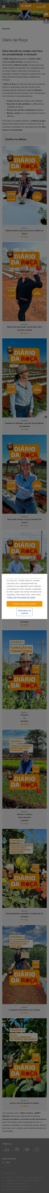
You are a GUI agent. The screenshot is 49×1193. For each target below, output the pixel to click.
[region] (24, 596)
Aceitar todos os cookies (24, 604)
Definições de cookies (24, 611)
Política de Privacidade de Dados (21, 597)
